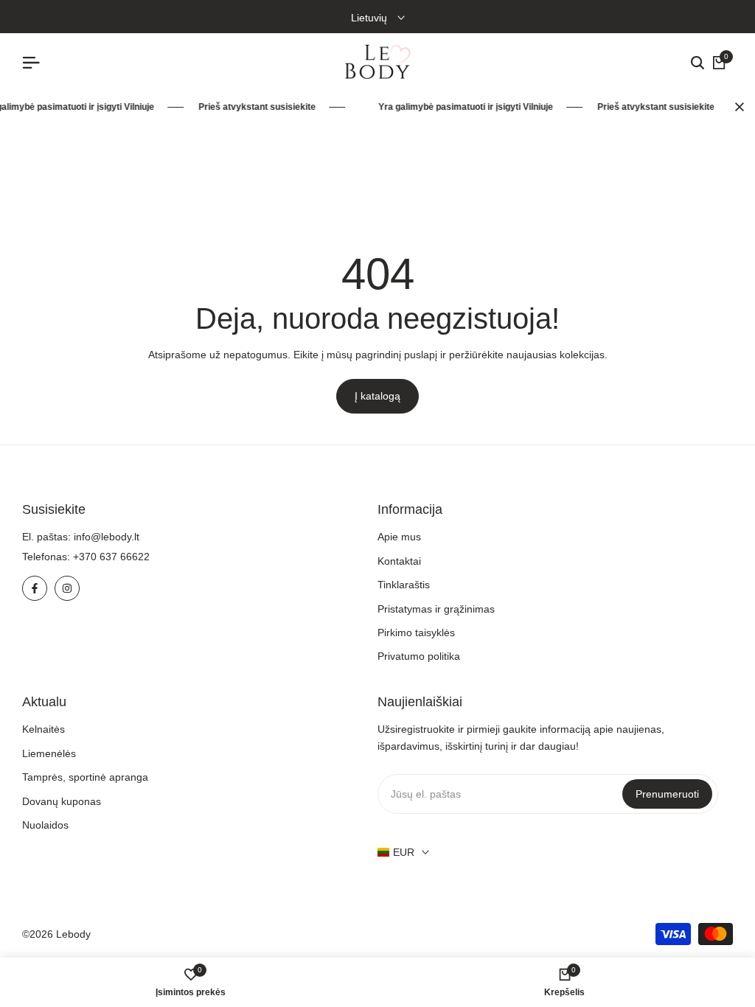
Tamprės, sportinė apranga (85, 777)
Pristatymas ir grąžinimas (436, 609)
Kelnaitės (43, 729)
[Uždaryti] (736, 107)
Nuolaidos (45, 825)
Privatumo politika (419, 656)
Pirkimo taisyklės (416, 632)
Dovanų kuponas (61, 801)
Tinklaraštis (404, 584)
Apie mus (399, 537)
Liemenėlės (49, 753)
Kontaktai (399, 561)
